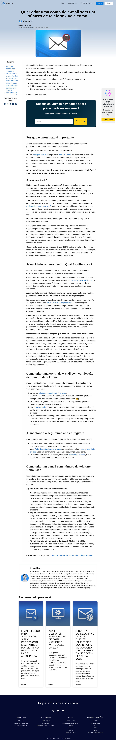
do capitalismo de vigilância (80, 280)
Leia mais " (24, 684)
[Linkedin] (63, 711)
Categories (71, 3)
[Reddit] (58, 711)
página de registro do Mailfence (52, 393)
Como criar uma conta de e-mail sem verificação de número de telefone (12, 85)
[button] (4, 103)
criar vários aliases (77, 455)
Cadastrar (108, 120)
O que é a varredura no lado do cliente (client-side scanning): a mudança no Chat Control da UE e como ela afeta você (85, 645)
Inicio (62, 3)
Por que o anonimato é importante (10, 69)
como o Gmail (65, 155)
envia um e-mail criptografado (59, 303)
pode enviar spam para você (38, 206)
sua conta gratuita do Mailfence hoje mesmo (72, 555)
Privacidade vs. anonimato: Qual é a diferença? (12, 76)
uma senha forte (41, 407)
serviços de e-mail (41, 155)
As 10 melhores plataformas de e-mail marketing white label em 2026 (57, 639)
